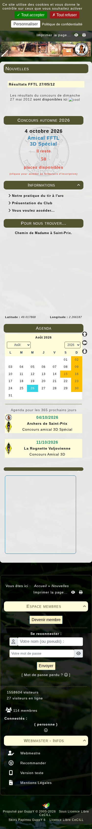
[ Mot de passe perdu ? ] (46, 675)
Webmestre (29, 753)
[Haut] (84, 334)
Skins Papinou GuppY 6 (28, 820)
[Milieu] (84, 342)
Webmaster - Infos (55, 740)
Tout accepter (32, 15)
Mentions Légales (35, 783)
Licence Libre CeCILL (66, 820)
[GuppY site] (46, 808)
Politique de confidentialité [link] (62, 24)
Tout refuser (66, 15)
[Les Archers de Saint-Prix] (46, 49)
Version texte (31, 773)
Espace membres (56, 606)
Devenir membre (46, 620)
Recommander (32, 763)
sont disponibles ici (50, 99)
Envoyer (46, 666)
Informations (54, 185)
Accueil (40, 586)
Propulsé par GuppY (19, 811)
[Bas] (84, 351)
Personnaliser (25, 24)
